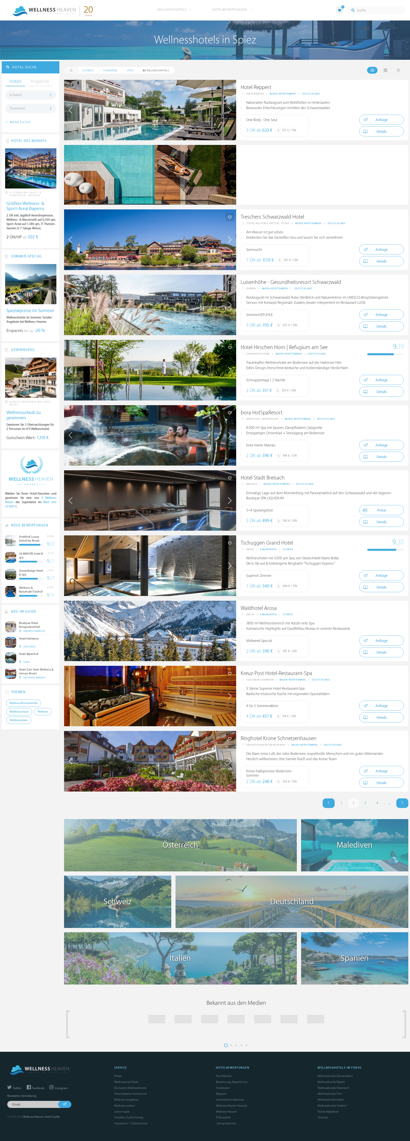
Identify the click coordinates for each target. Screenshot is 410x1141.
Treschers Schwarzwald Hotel (272, 217)
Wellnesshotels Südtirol (332, 1105)
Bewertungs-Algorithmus (231, 1082)
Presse (118, 1076)
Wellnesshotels (172, 10)
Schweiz (288, 549)
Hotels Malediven (328, 1111)
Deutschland (311, 93)
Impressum (121, 1123)
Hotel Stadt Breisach (263, 478)
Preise (381, 510)
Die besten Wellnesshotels (130, 1088)
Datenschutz (139, 1123)
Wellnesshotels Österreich (333, 1088)
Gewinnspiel (122, 1111)
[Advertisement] (322, 175)
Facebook (38, 1088)
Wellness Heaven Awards (231, 1105)
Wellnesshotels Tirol (330, 1094)
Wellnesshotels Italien (331, 1100)
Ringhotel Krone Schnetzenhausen (278, 738)
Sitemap (323, 1117)
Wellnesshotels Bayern (331, 1082)
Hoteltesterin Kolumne (230, 1100)
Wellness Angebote (126, 1100)
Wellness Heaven (226, 1111)
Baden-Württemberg (283, 93)
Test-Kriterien (224, 1076)
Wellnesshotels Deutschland (335, 1076)
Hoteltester (223, 1088)
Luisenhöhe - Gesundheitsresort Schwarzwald (291, 282)
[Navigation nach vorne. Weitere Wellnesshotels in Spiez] (402, 803)
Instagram (60, 1088)
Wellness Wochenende (24, 703)
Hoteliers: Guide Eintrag (128, 1117)
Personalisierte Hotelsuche (130, 1094)
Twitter (17, 1088)
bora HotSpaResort (262, 413)
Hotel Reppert (256, 87)
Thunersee (17, 108)
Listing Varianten (226, 1123)
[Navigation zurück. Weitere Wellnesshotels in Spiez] (329, 803)
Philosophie (223, 1117)
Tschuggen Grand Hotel (267, 543)
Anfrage (381, 120)
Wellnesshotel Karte (126, 1082)
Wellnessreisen (19, 720)
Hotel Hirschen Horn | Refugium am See (284, 347)
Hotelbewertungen (230, 10)
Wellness (43, 711)
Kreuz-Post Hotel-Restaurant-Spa (276, 673)
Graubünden (268, 549)
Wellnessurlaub (19, 711)
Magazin (221, 1094)
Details (381, 131)
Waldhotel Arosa (259, 608)
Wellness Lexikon (124, 1105)
